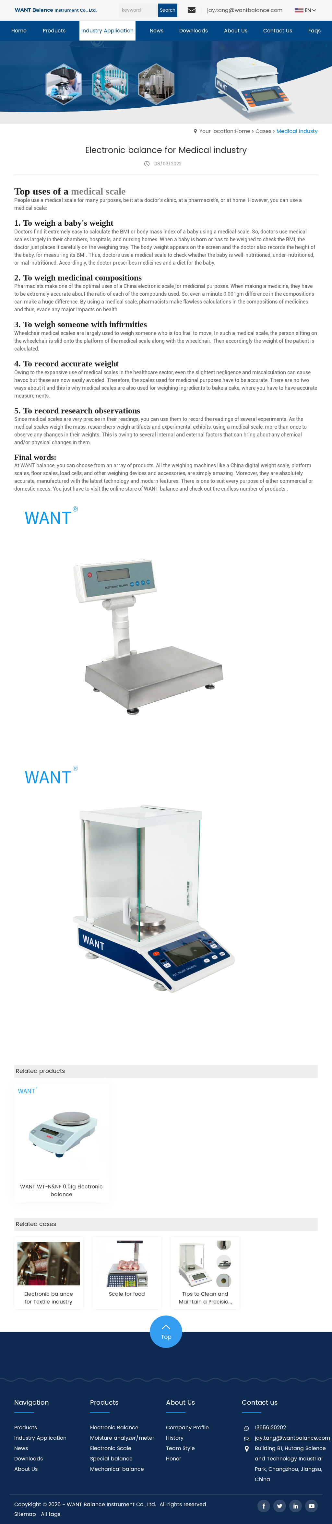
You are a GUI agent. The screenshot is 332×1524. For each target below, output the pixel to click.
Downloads (28, 1459)
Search (167, 10)
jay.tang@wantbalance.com (244, 10)
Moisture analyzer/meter (122, 1438)
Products (25, 1427)
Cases (263, 131)
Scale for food (127, 1294)
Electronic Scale (110, 1448)
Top (166, 1337)
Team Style (180, 1448)
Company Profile (187, 1427)
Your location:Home (224, 131)
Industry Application (40, 1438)
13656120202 (270, 1427)
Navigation (31, 1403)
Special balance (111, 1459)
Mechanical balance (117, 1469)
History (175, 1438)
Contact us (260, 1403)
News (21, 1448)
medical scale (98, 191)
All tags (50, 1514)
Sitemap (25, 1514)
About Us (26, 1469)
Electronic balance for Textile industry (48, 1298)
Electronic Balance (114, 1427)
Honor (173, 1459)
